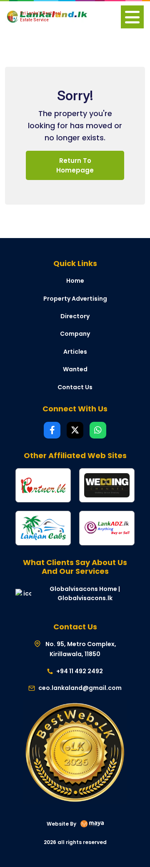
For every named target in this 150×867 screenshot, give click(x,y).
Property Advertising (75, 298)
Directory (75, 316)
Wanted (75, 369)
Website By (61, 823)
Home (75, 280)
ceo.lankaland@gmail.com (80, 688)
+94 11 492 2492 (79, 671)
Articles (75, 351)
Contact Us (75, 387)
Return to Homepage (75, 165)
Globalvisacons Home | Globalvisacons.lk (85, 593)
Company (75, 334)
